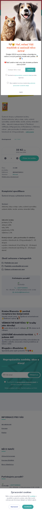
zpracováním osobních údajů (23, 75)
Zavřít (21, 92)
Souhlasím (28, 507)
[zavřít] (37, 4)
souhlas (32, 496)
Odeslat (30, 70)
